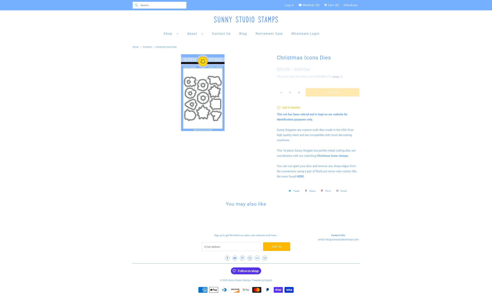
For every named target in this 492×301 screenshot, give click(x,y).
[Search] (136, 5)
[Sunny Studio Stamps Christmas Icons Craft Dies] (203, 92)
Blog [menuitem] (243, 33)
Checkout (350, 5)
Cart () (333, 5)
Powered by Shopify (262, 280)
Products (147, 47)
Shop (169, 33)
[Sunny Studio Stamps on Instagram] (249, 258)
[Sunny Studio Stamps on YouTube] (234, 258)
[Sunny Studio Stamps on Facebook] (227, 258)
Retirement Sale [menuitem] (269, 33)
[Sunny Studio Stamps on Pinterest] (242, 258)
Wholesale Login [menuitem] (305, 33)
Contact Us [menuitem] (221, 33)
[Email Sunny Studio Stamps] (264, 258)
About (193, 33)
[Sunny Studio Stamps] (246, 20)
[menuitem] (171, 33)
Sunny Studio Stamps (239, 280)
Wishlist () (311, 5)
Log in (289, 5)
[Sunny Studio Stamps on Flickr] (257, 258)
